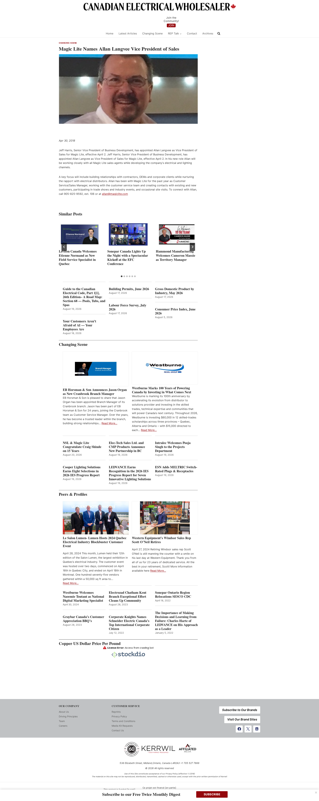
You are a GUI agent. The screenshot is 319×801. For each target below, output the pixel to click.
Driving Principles (68, 716)
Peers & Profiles (73, 494)
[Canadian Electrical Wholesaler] (80, 33)
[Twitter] (248, 728)
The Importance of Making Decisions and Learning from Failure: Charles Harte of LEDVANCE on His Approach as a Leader (176, 621)
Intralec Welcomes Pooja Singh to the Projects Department (173, 447)
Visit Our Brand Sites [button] (242, 719)
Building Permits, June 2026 (129, 289)
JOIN (171, 25)
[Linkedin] (256, 728)
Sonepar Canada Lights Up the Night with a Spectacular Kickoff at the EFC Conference (127, 257)
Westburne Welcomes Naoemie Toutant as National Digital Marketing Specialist (83, 597)
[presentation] (80, 234)
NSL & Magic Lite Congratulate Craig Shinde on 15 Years (82, 447)
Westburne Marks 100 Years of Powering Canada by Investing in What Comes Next (161, 390)
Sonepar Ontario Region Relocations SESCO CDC (173, 595)
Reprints (116, 711)
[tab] (121, 276)
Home (109, 33)
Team (62, 721)
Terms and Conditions (123, 721)
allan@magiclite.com (115, 193)
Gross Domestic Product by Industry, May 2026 (174, 291)
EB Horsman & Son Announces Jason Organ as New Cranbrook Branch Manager (95, 392)
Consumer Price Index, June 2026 (175, 311)
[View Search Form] (219, 34)
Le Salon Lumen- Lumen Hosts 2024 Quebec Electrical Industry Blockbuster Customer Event (94, 542)
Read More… (109, 423)
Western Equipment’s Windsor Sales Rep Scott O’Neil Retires (161, 540)
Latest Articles (128, 33)
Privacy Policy (119, 716)
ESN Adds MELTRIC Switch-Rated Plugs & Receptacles (176, 469)
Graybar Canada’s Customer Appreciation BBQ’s (83, 619)
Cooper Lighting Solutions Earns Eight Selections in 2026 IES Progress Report (82, 471)
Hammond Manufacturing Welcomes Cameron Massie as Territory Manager (175, 255)
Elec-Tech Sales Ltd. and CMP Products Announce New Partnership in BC (127, 447)
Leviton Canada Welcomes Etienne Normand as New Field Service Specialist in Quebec (78, 257)
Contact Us (118, 730)
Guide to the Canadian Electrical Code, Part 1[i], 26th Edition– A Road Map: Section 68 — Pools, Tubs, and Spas (84, 297)
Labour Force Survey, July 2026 (127, 307)
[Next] (192, 247)
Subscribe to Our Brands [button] (239, 710)
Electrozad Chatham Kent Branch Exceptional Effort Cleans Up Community (127, 597)
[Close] (316, 792)
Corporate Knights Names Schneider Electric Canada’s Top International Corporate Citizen (129, 623)
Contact (192, 33)
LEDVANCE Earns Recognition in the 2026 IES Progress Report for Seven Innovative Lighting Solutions (130, 473)
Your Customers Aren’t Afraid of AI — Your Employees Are (79, 325)
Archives (207, 33)
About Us (64, 711)
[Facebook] (239, 728)
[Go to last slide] (64, 247)
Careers (63, 725)
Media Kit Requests (122, 725)
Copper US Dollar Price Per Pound (90, 643)
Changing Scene (152, 33)
